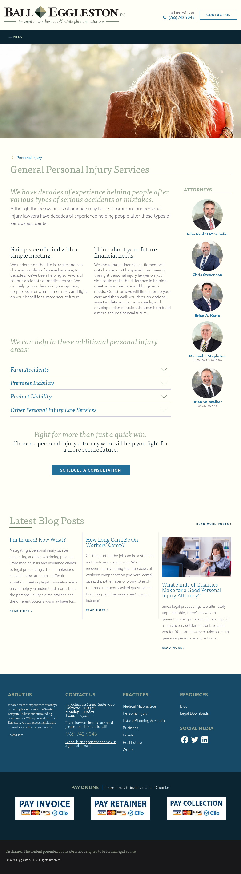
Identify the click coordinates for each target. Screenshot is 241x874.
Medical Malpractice (139, 706)
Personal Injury (28, 157)
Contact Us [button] (218, 15)
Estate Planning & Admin (144, 720)
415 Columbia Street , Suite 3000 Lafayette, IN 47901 (90, 706)
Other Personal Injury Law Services (53, 410)
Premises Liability (32, 383)
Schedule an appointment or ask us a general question (90, 744)
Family (128, 735)
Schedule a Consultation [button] (90, 470)
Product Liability (31, 396)
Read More (20, 611)
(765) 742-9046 (180, 17)
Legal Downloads (194, 713)
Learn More (15, 735)
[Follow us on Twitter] (194, 741)
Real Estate (132, 742)
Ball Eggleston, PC (65, 15)
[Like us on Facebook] (184, 741)
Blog (184, 706)
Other (128, 750)
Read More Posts (212, 524)
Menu (17, 36)
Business (130, 728)
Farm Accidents (30, 369)
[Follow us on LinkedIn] (204, 741)
